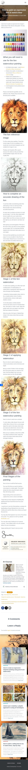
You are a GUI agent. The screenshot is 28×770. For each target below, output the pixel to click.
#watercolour (4, 599)
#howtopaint (17, 597)
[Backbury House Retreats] (3, 2)
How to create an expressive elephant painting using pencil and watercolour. (13, 669)
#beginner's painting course (7, 597)
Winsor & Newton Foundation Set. (14, 84)
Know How (10, 592)
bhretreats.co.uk (5, 518)
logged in (9, 630)
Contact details (11, 763)
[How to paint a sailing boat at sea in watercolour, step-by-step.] (14, 731)
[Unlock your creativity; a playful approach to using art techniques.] (14, 693)
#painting (23, 597)
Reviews (19, 763)
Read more (20, 680)
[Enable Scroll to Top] (25, 767)
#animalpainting (7, 594)
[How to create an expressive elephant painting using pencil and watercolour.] (14, 655)
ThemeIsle (19, 766)
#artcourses (15, 594)
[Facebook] (1, 385)
